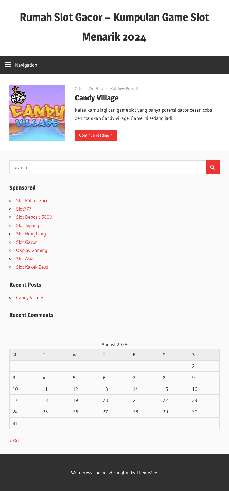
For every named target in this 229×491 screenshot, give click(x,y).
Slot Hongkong (31, 234)
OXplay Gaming (31, 250)
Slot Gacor (26, 242)
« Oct (14, 440)
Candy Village (96, 97)
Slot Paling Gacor (33, 200)
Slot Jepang (27, 225)
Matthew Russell (124, 88)
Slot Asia (25, 258)
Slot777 (24, 209)
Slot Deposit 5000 (34, 217)
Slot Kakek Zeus (32, 267)
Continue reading (94, 135)
